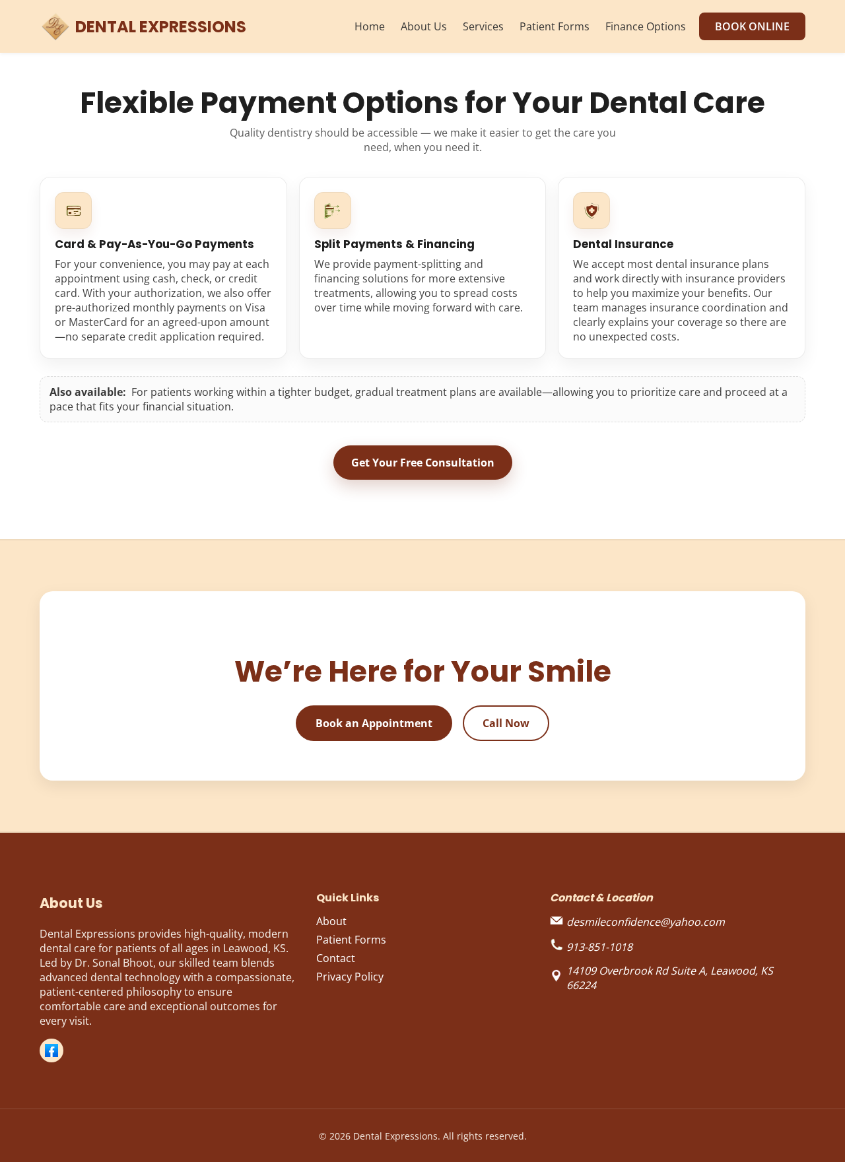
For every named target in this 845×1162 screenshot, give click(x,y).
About (331, 921)
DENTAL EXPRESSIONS (160, 27)
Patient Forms (555, 26)
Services (483, 26)
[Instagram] (51, 1050)
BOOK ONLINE (752, 26)
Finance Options (645, 26)
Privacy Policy (350, 976)
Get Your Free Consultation (422, 462)
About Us (424, 26)
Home (370, 26)
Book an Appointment (374, 723)
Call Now (506, 723)
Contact (335, 958)
